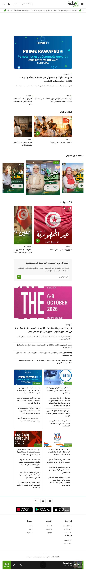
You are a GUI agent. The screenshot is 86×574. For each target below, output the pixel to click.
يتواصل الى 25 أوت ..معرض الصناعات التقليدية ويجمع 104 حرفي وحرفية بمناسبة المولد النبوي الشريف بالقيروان (59, 402)
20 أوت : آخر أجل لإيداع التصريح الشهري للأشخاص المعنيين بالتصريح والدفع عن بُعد (29, 411)
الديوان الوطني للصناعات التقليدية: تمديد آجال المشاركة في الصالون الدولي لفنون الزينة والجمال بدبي (43, 330)
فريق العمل (68, 529)
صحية (69, 96)
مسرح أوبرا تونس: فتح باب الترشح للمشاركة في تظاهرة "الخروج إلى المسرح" (29, 475)
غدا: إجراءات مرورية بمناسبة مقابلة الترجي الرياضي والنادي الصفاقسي (59, 470)
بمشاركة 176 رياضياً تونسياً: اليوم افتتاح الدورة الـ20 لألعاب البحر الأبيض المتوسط (59, 452)
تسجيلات (29, 533)
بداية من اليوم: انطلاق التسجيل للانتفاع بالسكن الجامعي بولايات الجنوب (58, 413)
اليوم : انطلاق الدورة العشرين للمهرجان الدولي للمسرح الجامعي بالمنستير (28, 485)
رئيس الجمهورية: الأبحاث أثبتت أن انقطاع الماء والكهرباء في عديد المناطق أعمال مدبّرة (44, 346)
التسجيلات (66, 202)
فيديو (30, 526)
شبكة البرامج (67, 526)
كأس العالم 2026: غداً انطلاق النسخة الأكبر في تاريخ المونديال (58, 461)
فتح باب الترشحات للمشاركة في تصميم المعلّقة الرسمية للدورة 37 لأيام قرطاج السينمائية (28, 452)
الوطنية (68, 140)
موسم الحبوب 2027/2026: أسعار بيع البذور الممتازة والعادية (28, 420)
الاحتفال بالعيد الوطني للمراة (61, 143)
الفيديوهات (66, 112)
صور (30, 529)
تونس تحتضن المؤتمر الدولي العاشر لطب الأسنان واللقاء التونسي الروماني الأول (53, 100)
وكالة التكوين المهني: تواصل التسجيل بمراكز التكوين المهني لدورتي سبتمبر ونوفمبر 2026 (44, 354)
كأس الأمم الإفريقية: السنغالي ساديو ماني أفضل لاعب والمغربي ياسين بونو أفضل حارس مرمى (58, 481)
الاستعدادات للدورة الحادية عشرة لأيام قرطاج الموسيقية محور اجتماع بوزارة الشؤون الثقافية (29, 463)
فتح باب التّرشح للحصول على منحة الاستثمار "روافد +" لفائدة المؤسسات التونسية (45, 80)
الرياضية (67, 445)
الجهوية (68, 383)
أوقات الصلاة (67, 544)
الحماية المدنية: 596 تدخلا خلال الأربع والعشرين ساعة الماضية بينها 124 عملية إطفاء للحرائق (45, 362)
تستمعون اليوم (74, 156)
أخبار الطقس (67, 540)
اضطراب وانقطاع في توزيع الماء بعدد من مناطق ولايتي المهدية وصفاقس (58, 390)
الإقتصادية (67, 74)
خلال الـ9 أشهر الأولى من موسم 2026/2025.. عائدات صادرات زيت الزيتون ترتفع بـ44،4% (28, 400)
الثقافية (38, 445)
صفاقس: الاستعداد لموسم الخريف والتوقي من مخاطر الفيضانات (59, 423)
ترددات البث (68, 533)
